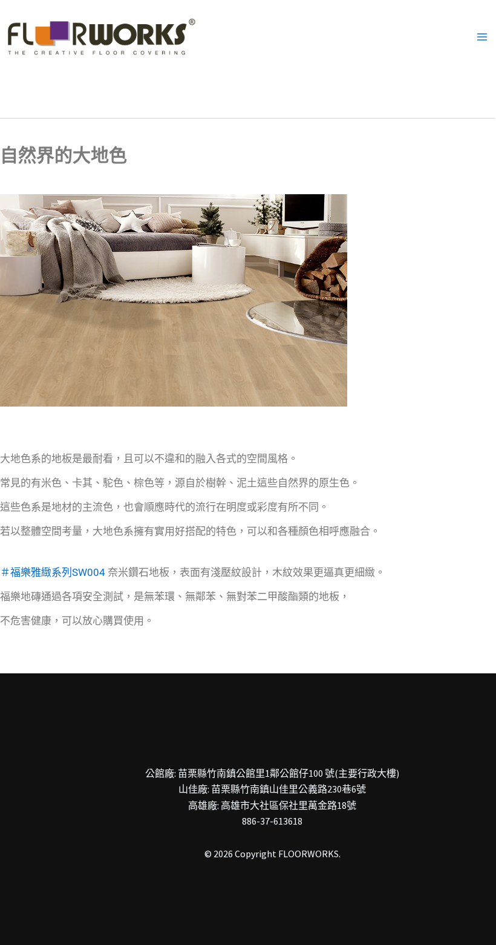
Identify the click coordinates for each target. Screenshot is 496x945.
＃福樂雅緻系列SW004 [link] (52, 572)
